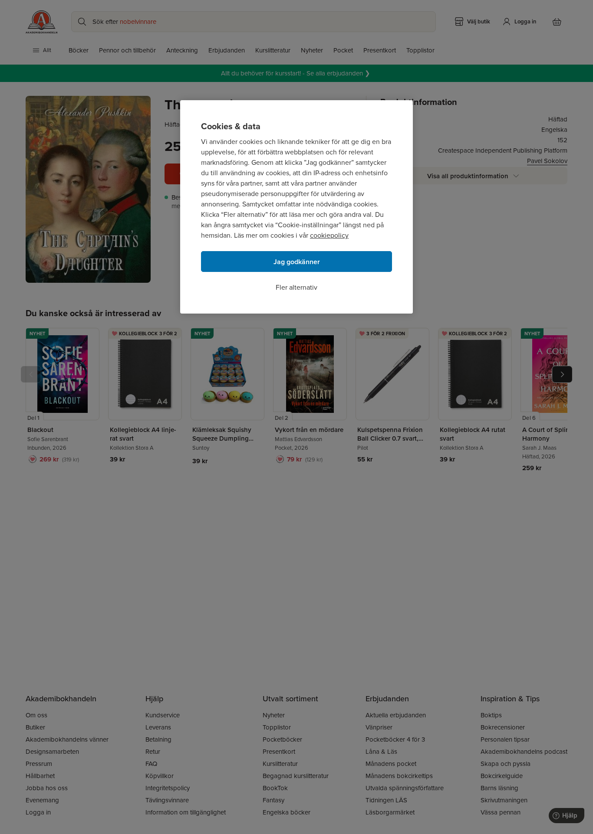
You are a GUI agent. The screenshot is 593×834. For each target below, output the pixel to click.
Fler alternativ (296, 287)
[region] (296, 207)
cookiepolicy (329, 235)
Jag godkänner (296, 262)
